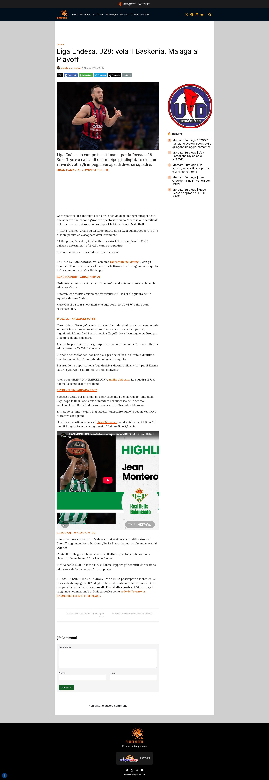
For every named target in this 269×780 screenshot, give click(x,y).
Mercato (124, 14)
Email (128, 75)
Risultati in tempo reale (134, 746)
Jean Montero (107, 422)
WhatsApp (86, 75)
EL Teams (98, 14)
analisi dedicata (118, 379)
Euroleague (112, 14)
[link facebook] (191, 14)
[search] (209, 14)
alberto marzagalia (71, 67)
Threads (116, 75)
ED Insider (85, 14)
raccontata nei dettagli (124, 262)
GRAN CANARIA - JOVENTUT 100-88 (82, 170)
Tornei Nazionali (140, 14)
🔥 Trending (175, 133)
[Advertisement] (134, 31)
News (75, 14)
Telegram (102, 75)
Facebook (72, 75)
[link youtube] (201, 14)
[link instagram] (196, 14)
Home (60, 44)
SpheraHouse (139, 774)
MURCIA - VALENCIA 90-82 (76, 318)
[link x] (186, 14)
